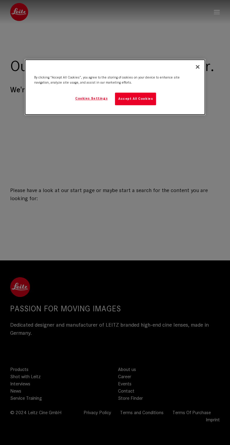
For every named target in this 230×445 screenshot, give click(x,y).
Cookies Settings (91, 98)
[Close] (197, 66)
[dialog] (115, 87)
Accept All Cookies (135, 98)
